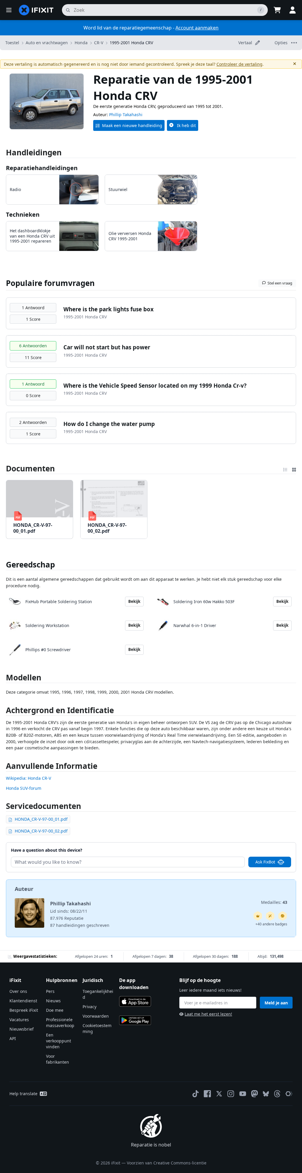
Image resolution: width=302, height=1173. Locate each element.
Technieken (23, 214)
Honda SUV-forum (23, 788)
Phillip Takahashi (125, 114)
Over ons (18, 991)
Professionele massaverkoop (60, 1022)
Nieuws (53, 1000)
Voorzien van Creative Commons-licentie (166, 1163)
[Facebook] (207, 1093)
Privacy (89, 1006)
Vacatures (19, 1019)
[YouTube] (242, 1093)
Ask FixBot (265, 862)
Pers (50, 991)
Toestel (12, 42)
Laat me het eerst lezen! (208, 1014)
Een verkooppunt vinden (58, 1040)
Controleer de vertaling (239, 64)
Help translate (23, 1093)
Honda (81, 42)
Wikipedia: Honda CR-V (28, 778)
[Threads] (277, 1093)
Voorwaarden (96, 1016)
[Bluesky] (266, 1094)
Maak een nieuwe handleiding (132, 125)
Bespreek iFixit (23, 1010)
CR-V (98, 42)
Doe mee (54, 1010)
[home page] (36, 10)
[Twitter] (219, 1093)
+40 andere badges (271, 924)
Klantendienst (23, 1000)
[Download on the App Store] (135, 1001)
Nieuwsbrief (21, 1029)
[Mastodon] (254, 1093)
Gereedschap (30, 564)
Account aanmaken (197, 27)
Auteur (24, 888)
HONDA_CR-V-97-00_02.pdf (41, 831)
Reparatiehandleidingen (42, 168)
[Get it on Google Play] (135, 1020)
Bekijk (134, 601)
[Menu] (9, 10)
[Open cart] (277, 10)
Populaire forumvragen (50, 283)
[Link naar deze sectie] (3, 711)
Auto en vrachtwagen (47, 42)
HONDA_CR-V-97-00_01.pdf (41, 819)
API (12, 1038)
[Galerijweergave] (294, 468)
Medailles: (274, 902)
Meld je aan (276, 1003)
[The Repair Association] (289, 1093)
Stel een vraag (279, 283)
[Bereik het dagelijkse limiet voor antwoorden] (257, 916)
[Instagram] (230, 1093)
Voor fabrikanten (57, 1059)
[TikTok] (195, 1093)
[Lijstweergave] (285, 468)
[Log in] (292, 10)
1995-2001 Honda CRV (131, 42)
